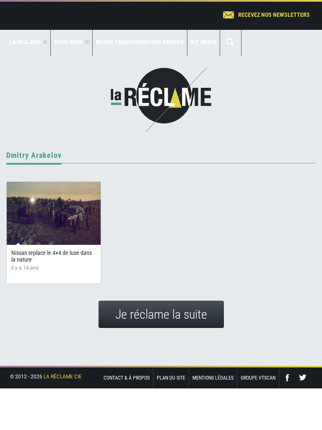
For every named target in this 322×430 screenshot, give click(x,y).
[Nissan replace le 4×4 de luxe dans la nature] (54, 213)
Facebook (289, 377)
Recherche (230, 42)
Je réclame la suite (161, 314)
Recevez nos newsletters (274, 14)
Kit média (203, 42)
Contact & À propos (127, 378)
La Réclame (161, 99)
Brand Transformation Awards (140, 42)
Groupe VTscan (258, 378)
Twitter (302, 377)
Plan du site (171, 378)
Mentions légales (213, 378)
